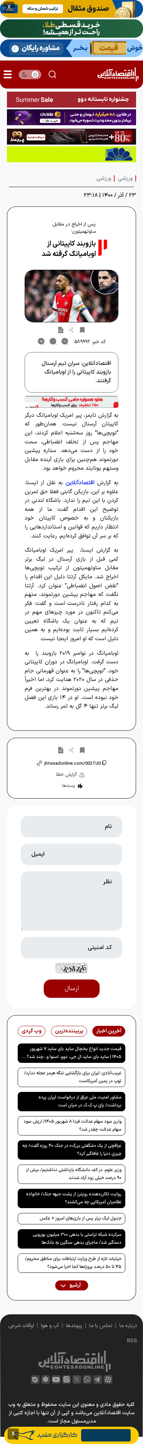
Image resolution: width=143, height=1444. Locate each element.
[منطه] (71, 137)
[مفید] (71, 1435)
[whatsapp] (87, 1379)
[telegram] (97, 1379)
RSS (132, 1341)
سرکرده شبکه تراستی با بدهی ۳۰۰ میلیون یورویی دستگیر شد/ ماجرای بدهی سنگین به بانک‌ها (77, 1238)
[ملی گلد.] (71, 28)
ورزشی (125, 178)
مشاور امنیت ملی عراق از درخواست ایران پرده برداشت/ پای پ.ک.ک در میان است (80, 1101)
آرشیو (74, 1285)
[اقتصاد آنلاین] (118, 74)
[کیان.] (71, 48)
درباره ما (128, 1326)
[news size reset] (53, 341)
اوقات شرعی (21, 1326)
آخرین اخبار (108, 1031)
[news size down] (65, 341)
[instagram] (66, 1379)
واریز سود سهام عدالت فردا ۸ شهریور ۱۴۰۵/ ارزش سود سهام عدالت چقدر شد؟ (72, 1125)
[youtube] (56, 1379)
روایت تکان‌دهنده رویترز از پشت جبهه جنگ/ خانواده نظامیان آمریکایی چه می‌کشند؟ (73, 1198)
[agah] (71, 9)
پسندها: (68, 785)
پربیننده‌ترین (69, 1031)
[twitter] (77, 1379)
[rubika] (45, 1379)
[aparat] (108, 1379)
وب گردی (32, 1031)
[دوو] (71, 100)
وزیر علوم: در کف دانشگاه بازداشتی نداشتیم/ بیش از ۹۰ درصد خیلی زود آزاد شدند (73, 1174)
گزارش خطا (66, 774)
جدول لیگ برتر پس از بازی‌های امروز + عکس (80, 1218)
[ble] (35, 1379)
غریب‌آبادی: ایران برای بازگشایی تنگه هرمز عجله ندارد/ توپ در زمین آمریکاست (72, 1077)
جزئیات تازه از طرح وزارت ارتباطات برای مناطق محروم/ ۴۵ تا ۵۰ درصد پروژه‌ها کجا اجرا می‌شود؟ (73, 1263)
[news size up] (41, 341)
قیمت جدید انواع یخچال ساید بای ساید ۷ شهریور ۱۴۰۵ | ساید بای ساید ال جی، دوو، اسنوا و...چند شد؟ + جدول (72, 1054)
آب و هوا (50, 1326)
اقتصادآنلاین (80, 483)
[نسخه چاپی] (60, 329)
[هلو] (71, 401)
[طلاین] (71, 117)
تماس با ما (100, 1326)
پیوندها (74, 1326)
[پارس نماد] (71, 154)
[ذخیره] (82, 329)
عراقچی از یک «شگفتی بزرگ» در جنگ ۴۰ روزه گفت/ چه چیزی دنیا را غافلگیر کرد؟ (71, 1149)
